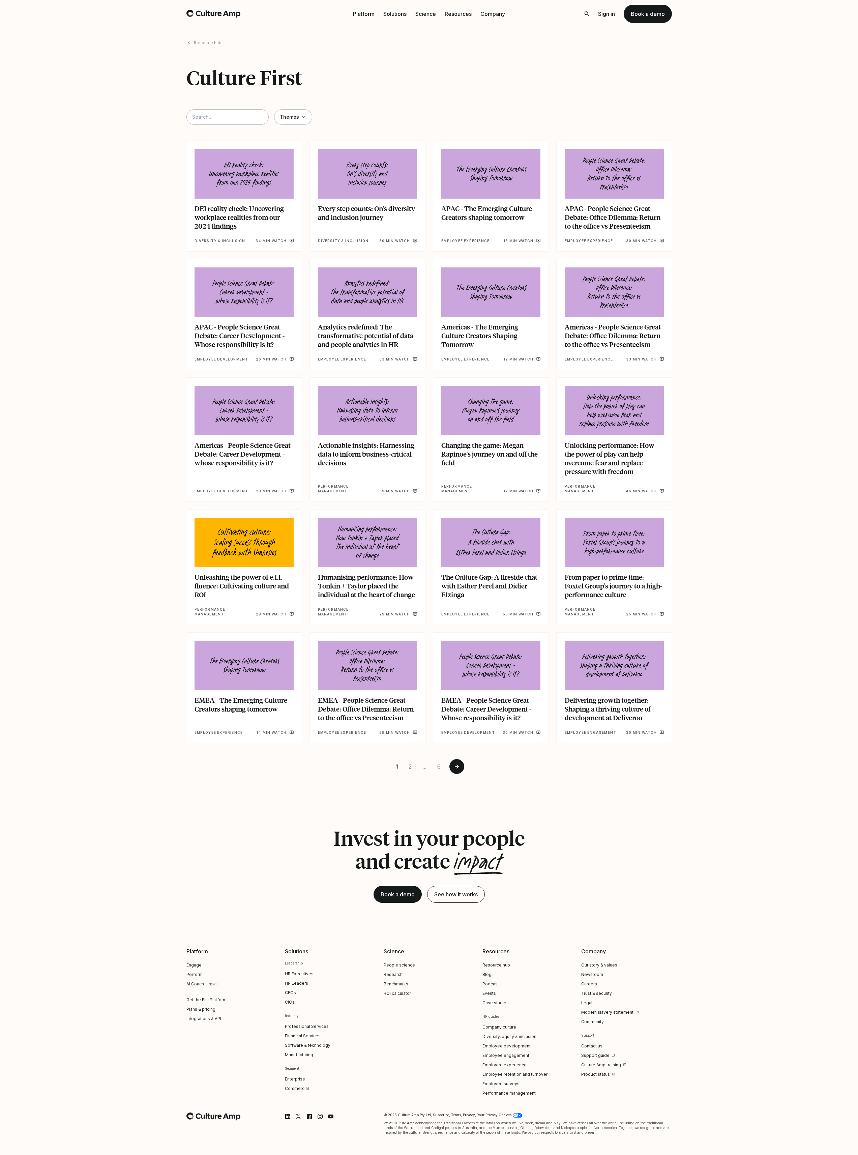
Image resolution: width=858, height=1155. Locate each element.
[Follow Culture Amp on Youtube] (330, 1116)
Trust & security (596, 993)
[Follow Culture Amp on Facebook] (309, 1116)
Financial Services (303, 1035)
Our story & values (599, 965)
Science (425, 13)
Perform (194, 974)
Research (393, 974)
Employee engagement (505, 1055)
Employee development (506, 1045)
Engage (194, 965)
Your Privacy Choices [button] (494, 1115)
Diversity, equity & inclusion (509, 1036)
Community (592, 1021)
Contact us (591, 1045)
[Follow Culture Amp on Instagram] (320, 1116)
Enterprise (295, 1078)
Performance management (509, 1093)
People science (399, 965)
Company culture (499, 1027)
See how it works (456, 894)
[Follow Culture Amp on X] (298, 1116)
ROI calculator (397, 993)
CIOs (290, 1002)
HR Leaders (296, 983)
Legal (586, 1002)
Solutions (395, 13)
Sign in (606, 13)
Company (492, 13)
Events (489, 993)
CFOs (290, 992)
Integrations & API (203, 1018)
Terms (456, 1115)
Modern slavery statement (607, 1012)
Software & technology (307, 1045)
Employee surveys (501, 1083)
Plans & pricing (200, 1009)
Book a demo (648, 13)
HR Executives (299, 973)
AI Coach (195, 983)
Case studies (495, 1002)
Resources (458, 13)
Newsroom (592, 974)
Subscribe (441, 1115)
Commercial (297, 1088)
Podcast (490, 983)
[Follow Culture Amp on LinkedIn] (287, 1116)
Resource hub (207, 42)
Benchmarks (396, 983)
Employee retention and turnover (515, 1074)
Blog (487, 974)
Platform (364, 13)
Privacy (469, 1115)
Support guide (595, 1055)
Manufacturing (299, 1054)
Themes (289, 117)
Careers (589, 983)
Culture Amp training (601, 1064)
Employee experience (504, 1064)
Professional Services (307, 1026)
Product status (595, 1074)
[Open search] (587, 14)
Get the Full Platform (206, 999)
